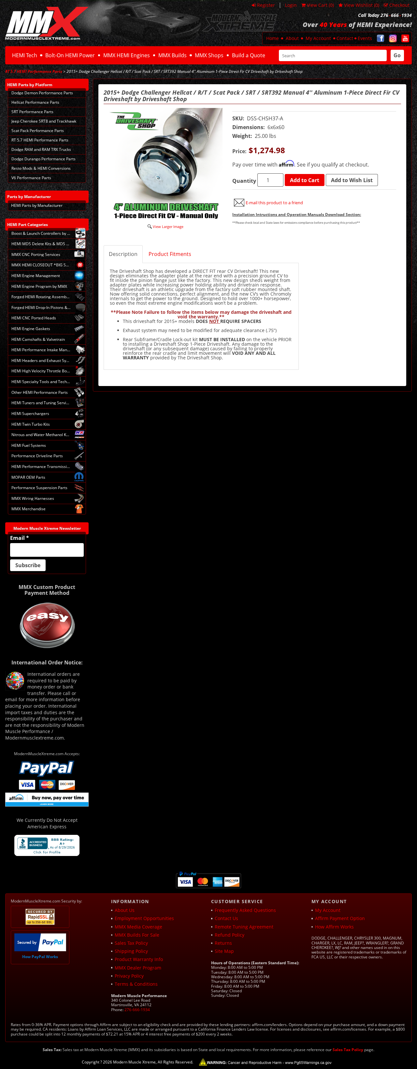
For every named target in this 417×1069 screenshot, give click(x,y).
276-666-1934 (137, 1009)
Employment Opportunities (144, 918)
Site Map (224, 951)
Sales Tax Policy (131, 943)
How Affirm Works (334, 927)
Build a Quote (248, 55)
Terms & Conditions (136, 984)
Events (365, 38)
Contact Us (226, 918)
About (292, 38)
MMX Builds (172, 55)
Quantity (244, 180)
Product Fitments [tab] (170, 254)
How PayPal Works (40, 956)
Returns (223, 943)
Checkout (399, 5)
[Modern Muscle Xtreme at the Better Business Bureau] (46, 845)
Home (272, 38)
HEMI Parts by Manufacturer (37, 205)
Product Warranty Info (139, 959)
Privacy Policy (129, 976)
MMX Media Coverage (138, 927)
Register (266, 5)
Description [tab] (123, 254)
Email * (19, 538)
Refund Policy (229, 935)
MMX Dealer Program (138, 968)
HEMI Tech (24, 55)
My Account (318, 38)
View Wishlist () (361, 5)
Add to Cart (304, 180)
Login (291, 5)
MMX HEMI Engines (126, 55)
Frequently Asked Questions (245, 910)
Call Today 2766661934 (385, 15)
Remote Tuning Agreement (244, 927)
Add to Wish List (352, 180)
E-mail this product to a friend (274, 203)
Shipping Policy (131, 951)
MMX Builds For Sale (137, 935)
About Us (125, 910)
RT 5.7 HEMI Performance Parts (33, 71)
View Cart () (320, 5)
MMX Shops (209, 55)
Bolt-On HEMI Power (70, 55)
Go (397, 55)
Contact (345, 38)
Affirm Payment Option (340, 918)
